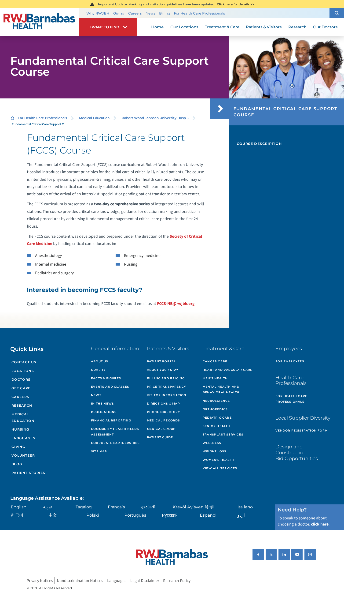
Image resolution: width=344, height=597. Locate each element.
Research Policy (176, 581)
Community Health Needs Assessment (115, 431)
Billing (164, 13)
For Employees (289, 361)
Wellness (212, 443)
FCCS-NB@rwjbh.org (175, 304)
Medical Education (94, 118)
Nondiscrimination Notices (80, 581)
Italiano (245, 506)
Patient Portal (161, 361)
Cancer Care (215, 361)
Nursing (20, 429)
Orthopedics (215, 409)
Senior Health (216, 426)
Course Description (259, 144)
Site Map (99, 451)
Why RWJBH (97, 13)
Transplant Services (223, 434)
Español (208, 515)
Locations (22, 371)
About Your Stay (163, 370)
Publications (104, 412)
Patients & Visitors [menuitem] (264, 27)
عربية (48, 506)
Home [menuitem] (157, 27)
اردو (241, 515)
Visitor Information (167, 395)
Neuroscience (216, 400)
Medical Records (163, 420)
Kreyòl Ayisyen (188, 506)
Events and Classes (110, 386)
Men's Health (215, 378)
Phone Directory (163, 412)
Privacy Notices (40, 581)
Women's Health (218, 460)
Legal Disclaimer (144, 581)
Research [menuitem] (297, 27)
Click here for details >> (235, 4)
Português (135, 515)
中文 (52, 515)
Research (21, 405)
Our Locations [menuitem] (184, 27)
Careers (135, 13)
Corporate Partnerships (115, 443)
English (18, 506)
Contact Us (24, 362)
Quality (98, 370)
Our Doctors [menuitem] (325, 27)
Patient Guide (160, 437)
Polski (92, 515)
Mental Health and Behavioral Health (221, 389)
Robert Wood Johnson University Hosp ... (155, 118)
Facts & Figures (106, 378)
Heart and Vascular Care (228, 370)
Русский (170, 515)
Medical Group (161, 429)
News (150, 13)
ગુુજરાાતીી (148, 506)
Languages (23, 438)
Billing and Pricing (166, 378)
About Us (99, 361)
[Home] (39, 22)
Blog (16, 464)
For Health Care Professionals (199, 13)
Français (116, 506)
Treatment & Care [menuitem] (222, 27)
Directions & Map (163, 403)
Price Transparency (166, 386)
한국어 (17, 515)
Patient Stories (28, 473)
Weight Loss (214, 451)
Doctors (21, 379)
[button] (336, 13)
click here (320, 524)
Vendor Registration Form (301, 430)
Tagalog (84, 506)
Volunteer (23, 455)
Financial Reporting (111, 420)
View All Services (220, 468)
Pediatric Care (217, 417)
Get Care (21, 388)
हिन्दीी (209, 506)
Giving (118, 13)
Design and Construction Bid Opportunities (296, 452)
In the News (102, 403)
